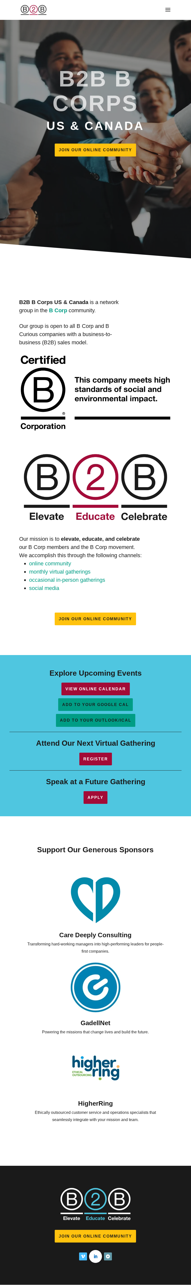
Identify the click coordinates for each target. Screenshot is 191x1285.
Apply (95, 797)
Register (95, 759)
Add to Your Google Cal (95, 704)
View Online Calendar (95, 689)
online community (50, 563)
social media (44, 588)
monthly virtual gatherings (60, 572)
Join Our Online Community (95, 150)
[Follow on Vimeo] (83, 1256)
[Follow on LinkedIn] (95, 1256)
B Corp (58, 310)
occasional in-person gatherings (67, 580)
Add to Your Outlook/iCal (95, 720)
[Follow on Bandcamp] (108, 1256)
